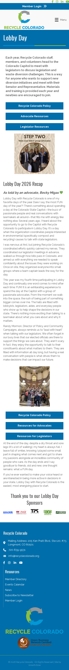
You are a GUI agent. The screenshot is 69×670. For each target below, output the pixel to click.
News (8, 590)
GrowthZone (35, 665)
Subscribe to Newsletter (19, 595)
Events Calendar (14, 584)
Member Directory (15, 579)
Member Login (13, 600)
